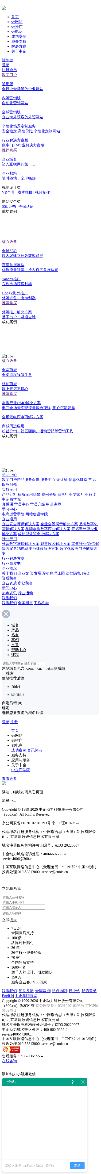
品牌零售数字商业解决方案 (47, 529)
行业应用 (9, 539)
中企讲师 (53, 504)
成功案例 (18, 36)
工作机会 (41, 603)
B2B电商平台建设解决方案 (36, 549)
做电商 (17, 32)
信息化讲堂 (78, 480)
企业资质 (9, 583)
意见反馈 (26, 991)
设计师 (62, 480)
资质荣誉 (9, 578)
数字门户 (9, 75)
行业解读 (88, 494)
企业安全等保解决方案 (20, 524)
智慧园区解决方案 (55, 544)
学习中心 (9, 509)
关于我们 (9, 573)
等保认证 (26, 206)
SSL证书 (9, 206)
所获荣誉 (25, 583)
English (7, 996)
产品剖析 (9, 494)
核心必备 (9, 242)
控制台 (7, 60)
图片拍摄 (24, 192)
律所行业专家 (69, 494)
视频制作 (42, 192)
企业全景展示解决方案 (59, 524)
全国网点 (25, 603)
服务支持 (18, 41)
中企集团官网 (26, 996)
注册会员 (9, 70)
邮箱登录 (89, 991)
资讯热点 (34, 750)
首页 (15, 17)
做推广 (17, 27)
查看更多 (9, 779)
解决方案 (18, 46)
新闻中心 (9, 588)
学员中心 (21, 504)
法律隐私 (73, 573)
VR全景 (8, 192)
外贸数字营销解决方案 (20, 544)
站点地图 (59, 991)
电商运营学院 (13, 514)
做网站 (17, 22)
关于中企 (18, 51)
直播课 (7, 504)
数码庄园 (57, 573)
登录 (5, 65)
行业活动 (25, 593)
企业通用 (9, 519)
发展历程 (41, 573)
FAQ (85, 573)
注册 (14, 722)
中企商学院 (11, 499)
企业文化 (25, 573)
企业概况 (9, 568)
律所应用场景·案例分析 (37, 494)
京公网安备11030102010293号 (60, 1006)
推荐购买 (9, 150)
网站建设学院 (36, 514)
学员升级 (37, 504)
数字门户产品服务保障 (20, 480)
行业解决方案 (13, 558)
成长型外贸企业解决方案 (38, 534)
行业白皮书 (11, 563)
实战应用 (9, 489)
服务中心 (47, 480)
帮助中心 (9, 475)
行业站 (74, 991)
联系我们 (9, 598)
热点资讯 (9, 593)
